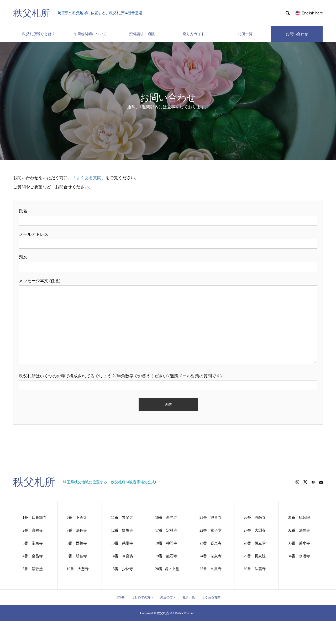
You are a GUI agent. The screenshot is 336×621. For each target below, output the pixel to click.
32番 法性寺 (299, 530)
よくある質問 (211, 597)
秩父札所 (31, 13)
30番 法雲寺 (255, 569)
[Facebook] (313, 482)
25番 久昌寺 (211, 569)
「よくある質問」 (89, 177)
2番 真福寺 (33, 530)
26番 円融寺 (255, 518)
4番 (27, 556)
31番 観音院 (299, 518)
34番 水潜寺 (299, 556)
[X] (305, 482)
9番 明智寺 (77, 556)
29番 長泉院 (255, 556)
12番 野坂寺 (122, 530)
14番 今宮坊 (122, 556)
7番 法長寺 (77, 530)
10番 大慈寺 (78, 569)
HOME (120, 597)
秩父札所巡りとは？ (38, 34)
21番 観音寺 (211, 518)
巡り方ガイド (194, 34)
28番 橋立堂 (255, 543)
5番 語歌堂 (33, 569)
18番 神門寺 (166, 543)
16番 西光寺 (166, 518)
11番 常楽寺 (122, 518)
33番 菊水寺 (299, 543)
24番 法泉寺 (211, 556)
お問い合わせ (297, 34)
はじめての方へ (143, 597)
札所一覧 (245, 34)
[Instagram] (297, 482)
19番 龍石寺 (166, 556)
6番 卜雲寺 (77, 518)
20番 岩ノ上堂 (167, 569)
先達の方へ (168, 597)
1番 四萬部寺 (34, 518)
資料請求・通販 (142, 34)
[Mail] (321, 482)
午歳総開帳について (90, 34)
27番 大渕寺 (255, 530)
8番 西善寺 (77, 543)
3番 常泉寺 (33, 543)
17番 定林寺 (166, 530)
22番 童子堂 (211, 530)
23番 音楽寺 (211, 543)
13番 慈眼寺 (122, 543)
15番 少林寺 (122, 569)
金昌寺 (37, 556)
